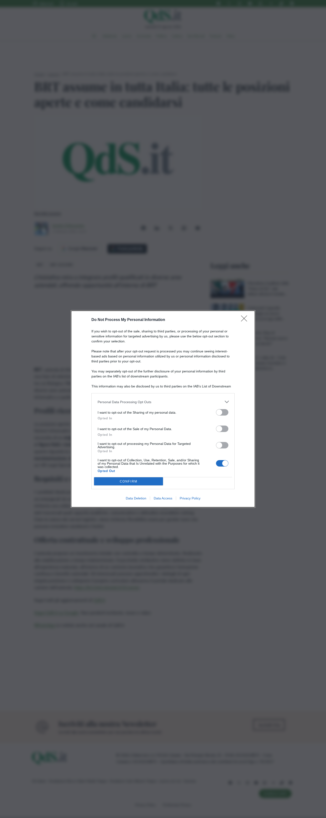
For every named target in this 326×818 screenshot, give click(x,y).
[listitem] (163, 401)
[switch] (222, 412)
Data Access (163, 498)
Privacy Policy (190, 498)
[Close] (245, 320)
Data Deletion (136, 498)
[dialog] (163, 409)
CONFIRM (128, 481)
